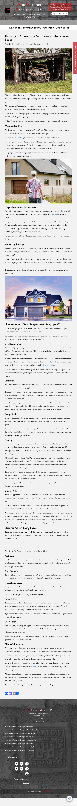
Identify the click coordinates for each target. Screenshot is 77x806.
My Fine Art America (60, 13)
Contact (26, 783)
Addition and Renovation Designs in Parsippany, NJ (21, 726)
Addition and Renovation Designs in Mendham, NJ (20, 736)
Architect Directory (21, 779)
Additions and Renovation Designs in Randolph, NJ (20, 733)
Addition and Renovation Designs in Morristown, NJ (21, 750)
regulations (54, 214)
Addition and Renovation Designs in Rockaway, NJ (20, 743)
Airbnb (13, 639)
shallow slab (52, 362)
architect (20, 137)
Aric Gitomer (19, 44)
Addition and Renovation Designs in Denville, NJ (20, 747)
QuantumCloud (46, 791)
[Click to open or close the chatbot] (69, 798)
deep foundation (49, 365)
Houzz (6, 753)
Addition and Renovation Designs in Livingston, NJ (20, 740)
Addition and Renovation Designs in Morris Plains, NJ (21, 730)
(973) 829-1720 (29, 17)
